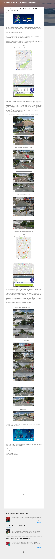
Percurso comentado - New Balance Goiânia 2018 (17, 513)
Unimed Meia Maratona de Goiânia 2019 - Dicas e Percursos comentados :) (22, 525)
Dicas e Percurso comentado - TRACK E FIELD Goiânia (18, 538)
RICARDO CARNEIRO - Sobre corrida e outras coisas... (22, 2)
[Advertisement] (50, 23)
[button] (41, 9)
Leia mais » (39, 522)
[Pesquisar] (50, 3)
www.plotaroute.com (30, 73)
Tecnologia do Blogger (28, 552)
